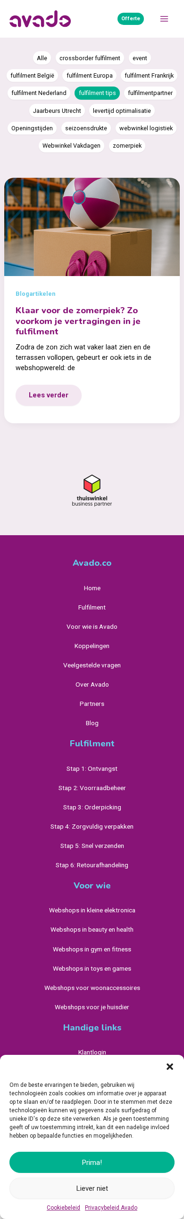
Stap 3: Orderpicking (92, 807)
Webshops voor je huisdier (92, 1007)
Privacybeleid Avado (111, 1207)
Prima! (92, 1162)
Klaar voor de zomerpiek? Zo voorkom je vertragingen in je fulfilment (78, 321)
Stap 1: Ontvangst (92, 768)
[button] (170, 1066)
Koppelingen (92, 645)
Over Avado (92, 684)
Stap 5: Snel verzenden (92, 845)
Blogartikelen (35, 293)
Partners (92, 703)
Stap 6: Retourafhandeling (92, 865)
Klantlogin (92, 1052)
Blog (92, 723)
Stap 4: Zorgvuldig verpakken (92, 826)
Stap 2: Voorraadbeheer (92, 788)
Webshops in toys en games (92, 968)
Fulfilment (92, 607)
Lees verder (49, 398)
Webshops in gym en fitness (92, 949)
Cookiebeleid (63, 1207)
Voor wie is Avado (92, 626)
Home (92, 588)
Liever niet (92, 1188)
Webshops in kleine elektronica (92, 910)
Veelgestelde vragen (92, 665)
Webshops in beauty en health (92, 929)
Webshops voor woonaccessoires (92, 987)
